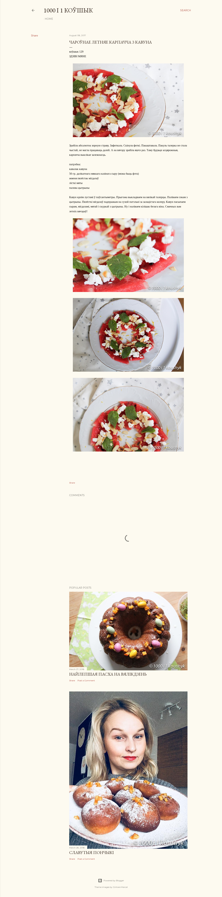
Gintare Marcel (120, 887)
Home (49, 18)
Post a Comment (86, 680)
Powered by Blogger (114, 880)
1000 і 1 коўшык (68, 10)
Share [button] (34, 35)
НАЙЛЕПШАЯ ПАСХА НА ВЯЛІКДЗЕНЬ (108, 674)
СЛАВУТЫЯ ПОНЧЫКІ (91, 852)
